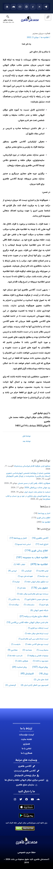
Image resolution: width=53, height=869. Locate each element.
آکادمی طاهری (40, 538)
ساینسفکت (29, 604)
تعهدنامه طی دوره (25, 576)
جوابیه (16, 581)
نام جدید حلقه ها (14, 655)
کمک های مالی (41, 679)
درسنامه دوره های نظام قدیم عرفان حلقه (32, 594)
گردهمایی (10, 685)
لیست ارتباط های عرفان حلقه (36, 633)
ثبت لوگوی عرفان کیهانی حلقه (36, 581)
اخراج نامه (42, 544)
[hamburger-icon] (48, 17)
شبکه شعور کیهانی (39, 610)
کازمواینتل (27, 673)
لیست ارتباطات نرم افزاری (38, 628)
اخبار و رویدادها (44, 513)
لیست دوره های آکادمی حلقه (36, 644)
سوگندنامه (14, 604)
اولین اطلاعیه (42, 570)
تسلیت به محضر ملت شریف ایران (37, 492)
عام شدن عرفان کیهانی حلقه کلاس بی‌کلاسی (27, 622)
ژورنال (43, 673)
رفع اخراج (43, 604)
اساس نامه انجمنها (23, 544)
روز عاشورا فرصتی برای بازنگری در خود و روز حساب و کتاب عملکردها (28, 498)
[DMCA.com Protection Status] (24, 828)
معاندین (13, 650)
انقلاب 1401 (19, 564)
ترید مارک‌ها (42, 576)
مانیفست (15, 644)
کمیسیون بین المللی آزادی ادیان (34, 685)
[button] (8, 17)
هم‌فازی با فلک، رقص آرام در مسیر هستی (34, 483)
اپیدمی (12, 570)
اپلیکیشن (26, 570)
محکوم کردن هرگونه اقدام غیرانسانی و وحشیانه (32, 466)
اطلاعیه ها (46, 522)
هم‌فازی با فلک (21, 661)
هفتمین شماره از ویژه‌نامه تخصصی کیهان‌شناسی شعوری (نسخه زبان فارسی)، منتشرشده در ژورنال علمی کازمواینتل (28, 475)
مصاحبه (27, 650)
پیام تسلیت (19, 667)
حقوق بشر (39, 588)
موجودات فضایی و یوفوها (37, 655)
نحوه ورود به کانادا (40, 661)
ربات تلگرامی (14, 599)
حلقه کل (21, 588)
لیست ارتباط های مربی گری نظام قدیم (33, 639)
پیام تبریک (40, 667)
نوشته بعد (27, 441)
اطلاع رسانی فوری (43, 517)
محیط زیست (42, 650)
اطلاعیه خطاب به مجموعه (32, 557)
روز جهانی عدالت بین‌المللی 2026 (37, 487)
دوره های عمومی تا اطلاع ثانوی (36, 599)
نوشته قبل (26, 436)
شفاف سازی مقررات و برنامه (34, 616)
